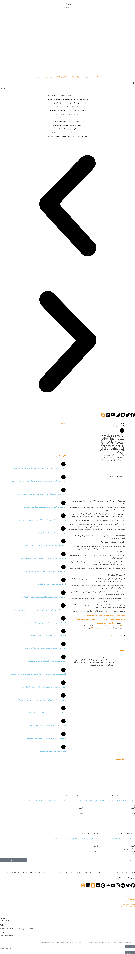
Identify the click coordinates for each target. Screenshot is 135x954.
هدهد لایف (49, 77)
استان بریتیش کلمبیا (114, 795)
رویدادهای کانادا (86, 833)
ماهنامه (38, 77)
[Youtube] (113, 414)
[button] (133, 83)
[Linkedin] (108, 414)
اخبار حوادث (131, 795)
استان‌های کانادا (62, 77)
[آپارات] (103, 414)
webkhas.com (8, 948)
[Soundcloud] (108, 885)
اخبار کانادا (112, 426)
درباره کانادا (75, 77)
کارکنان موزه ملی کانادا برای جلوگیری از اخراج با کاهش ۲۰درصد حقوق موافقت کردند (99, 619)
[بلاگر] (93, 885)
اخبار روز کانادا (117, 625)
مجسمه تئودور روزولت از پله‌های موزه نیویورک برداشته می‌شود (106, 615)
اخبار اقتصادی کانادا (129, 833)
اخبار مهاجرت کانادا (105, 625)
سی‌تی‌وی (119, 630)
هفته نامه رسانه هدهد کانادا (99, 628)
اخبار (98, 77)
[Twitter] (127, 414)
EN (1, 88)
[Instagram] (118, 414)
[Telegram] (122, 414)
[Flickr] (98, 885)
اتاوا (105, 507)
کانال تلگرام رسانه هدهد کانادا (106, 623)
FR (4, 88)
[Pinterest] (103, 885)
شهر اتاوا (113, 635)
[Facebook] (132, 414)
